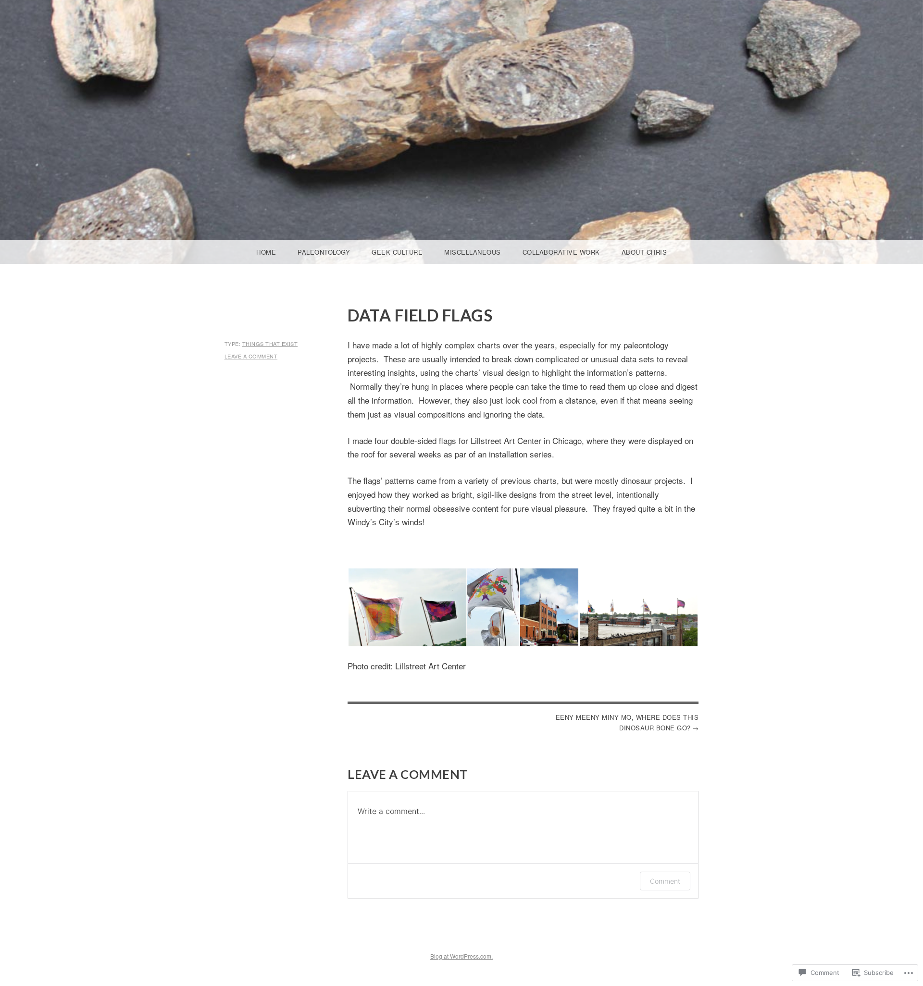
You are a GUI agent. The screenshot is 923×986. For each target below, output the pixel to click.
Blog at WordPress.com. (461, 956)
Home (266, 252)
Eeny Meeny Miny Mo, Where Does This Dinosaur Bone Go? (627, 722)
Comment (665, 881)
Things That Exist (270, 343)
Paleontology (324, 252)
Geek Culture (397, 252)
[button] (407, 607)
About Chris (644, 252)
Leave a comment (251, 356)
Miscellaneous (472, 252)
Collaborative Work (561, 252)
